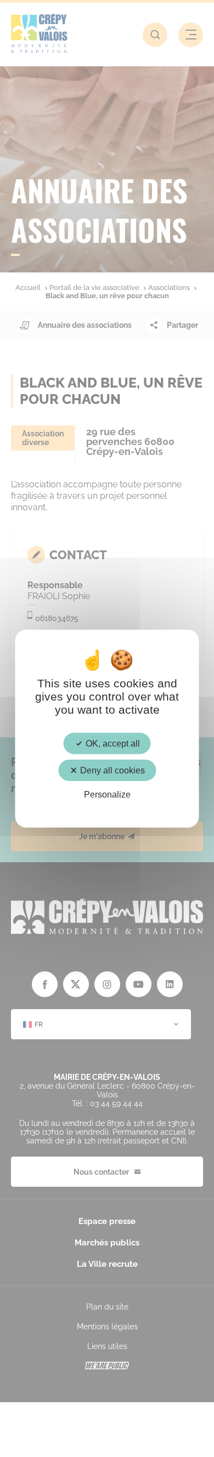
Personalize (107, 794)
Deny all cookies (111, 770)
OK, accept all (111, 743)
